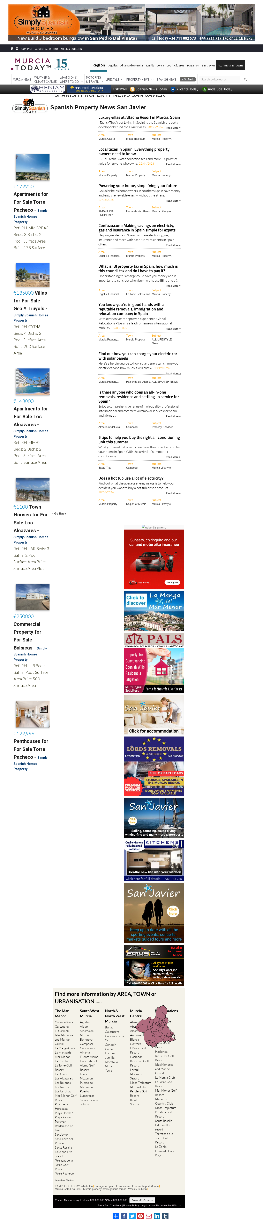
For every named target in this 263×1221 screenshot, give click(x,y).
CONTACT (26, 49)
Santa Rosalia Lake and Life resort (63, 1151)
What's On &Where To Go (69, 79)
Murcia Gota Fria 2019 (68, 1189)
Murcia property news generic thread (104, 1189)
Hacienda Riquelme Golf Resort (139, 1061)
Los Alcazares (64, 1078)
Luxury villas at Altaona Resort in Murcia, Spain (139, 117)
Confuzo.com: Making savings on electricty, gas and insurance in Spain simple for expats (136, 228)
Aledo (84, 1026)
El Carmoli (62, 1031)
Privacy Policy (131, 1205)
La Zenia (160, 1147)
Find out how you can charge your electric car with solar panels (137, 356)
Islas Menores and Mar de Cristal (64, 1039)
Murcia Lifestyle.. (162, 211)
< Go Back (59, 513)
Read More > (173, 128)
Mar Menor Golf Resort (65, 1098)
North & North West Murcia (115, 1015)
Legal (144, 1205)
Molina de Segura (136, 1076)
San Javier (208, 65)
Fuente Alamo (89, 1057)
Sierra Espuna (89, 1100)
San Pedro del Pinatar (64, 1141)
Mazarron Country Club (164, 1101)
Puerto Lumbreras (87, 1093)
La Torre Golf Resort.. (139, 294)
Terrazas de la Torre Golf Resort (64, 1164)
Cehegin (110, 1045)
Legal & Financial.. (109, 255)
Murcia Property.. (162, 138)
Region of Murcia (136, 503)
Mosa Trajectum (135, 138)
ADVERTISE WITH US (46, 49)
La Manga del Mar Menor (63, 1054)
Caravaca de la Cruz (114, 1038)
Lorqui (134, 1070)
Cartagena (62, 1026)
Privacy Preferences (142, 1200)
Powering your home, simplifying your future (137, 185)
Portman (60, 1121)
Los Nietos (62, 1087)
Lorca (160, 65)
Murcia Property (135, 175)
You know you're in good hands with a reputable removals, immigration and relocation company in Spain (131, 309)
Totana (84, 1104)
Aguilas (85, 1022)
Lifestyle (112, 79)
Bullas (109, 1027)
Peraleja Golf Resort (138, 1093)
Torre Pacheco (64, 1173)
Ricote (134, 1100)
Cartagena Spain (104, 1186)
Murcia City (138, 1087)
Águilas (113, 65)
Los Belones (63, 1083)
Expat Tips (104, 467)
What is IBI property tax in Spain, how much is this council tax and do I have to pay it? (138, 269)
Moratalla (111, 1062)
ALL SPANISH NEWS (165, 381)
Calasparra (112, 1032)
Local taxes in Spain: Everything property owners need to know (134, 152)
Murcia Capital (106, 138)
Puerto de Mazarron (86, 1085)
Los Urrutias (63, 1091)
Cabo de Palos (64, 1022)
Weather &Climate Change (45, 79)
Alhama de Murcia (131, 65)
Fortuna (110, 1053)
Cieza (109, 1049)
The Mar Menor (62, 1013)
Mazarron (86, 1078)
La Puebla (61, 1061)
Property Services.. (163, 427)
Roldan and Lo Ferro (64, 1128)
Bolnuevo (86, 1039)
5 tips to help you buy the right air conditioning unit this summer (139, 440)
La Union (61, 1074)
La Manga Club (65, 1048)
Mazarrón (193, 65)
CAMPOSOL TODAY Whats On (74, 1186)
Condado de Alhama (88, 1050)
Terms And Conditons (109, 1205)
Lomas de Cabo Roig (165, 1153)
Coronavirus (123, 1186)
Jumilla (149, 65)
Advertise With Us (171, 1205)
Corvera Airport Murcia (145, 1186)
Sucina (134, 1104)
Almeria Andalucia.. (109, 427)
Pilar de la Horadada (61, 1106)
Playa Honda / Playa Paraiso (64, 1115)
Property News (137, 79)
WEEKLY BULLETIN (71, 49)
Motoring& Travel (93, 79)
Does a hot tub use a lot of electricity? (131, 478)
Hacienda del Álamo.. (139, 211)
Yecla (108, 1070)
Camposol (132, 427)
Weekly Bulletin (137, 1189)
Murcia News (22, 79)
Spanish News (166, 79)
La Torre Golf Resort (63, 1067)
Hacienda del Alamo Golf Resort (88, 1065)
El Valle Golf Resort (138, 1050)
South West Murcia (89, 1013)
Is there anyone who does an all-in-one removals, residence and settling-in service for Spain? (138, 397)
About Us (154, 1205)
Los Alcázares (176, 65)
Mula (108, 1066)
